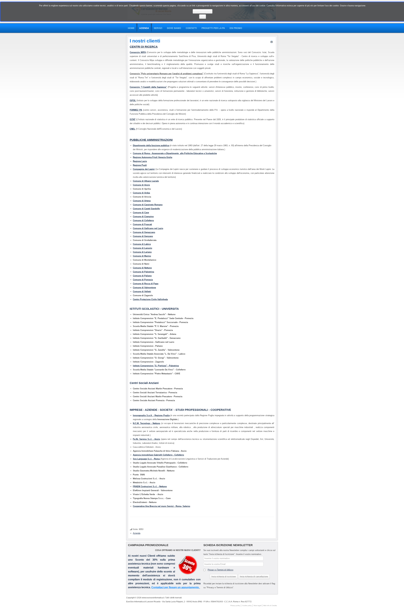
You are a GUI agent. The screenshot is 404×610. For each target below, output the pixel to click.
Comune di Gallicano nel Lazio (148, 228)
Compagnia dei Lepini (144, 169)
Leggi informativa (202, 11)
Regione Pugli (140, 165)
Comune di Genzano (143, 236)
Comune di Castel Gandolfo (146, 208)
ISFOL (133, 100)
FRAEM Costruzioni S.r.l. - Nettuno (150, 486)
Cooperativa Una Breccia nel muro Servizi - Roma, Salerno (161, 506)
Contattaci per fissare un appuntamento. (175, 587)
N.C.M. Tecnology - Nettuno (146, 423)
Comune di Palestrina (143, 272)
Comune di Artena (142, 201)
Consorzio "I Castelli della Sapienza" (148, 87)
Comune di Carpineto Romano (148, 204)
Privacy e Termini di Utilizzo (220, 570)
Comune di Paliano (142, 276)
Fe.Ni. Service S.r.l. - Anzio (146, 439)
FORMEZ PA (136, 110)
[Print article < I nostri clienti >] (271, 42)
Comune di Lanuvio (142, 248)
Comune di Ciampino (143, 216)
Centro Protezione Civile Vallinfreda (150, 299)
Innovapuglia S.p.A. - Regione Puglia (151, 415)
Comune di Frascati (142, 224)
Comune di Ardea (141, 193)
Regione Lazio (140, 161)
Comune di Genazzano (144, 232)
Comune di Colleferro (143, 220)
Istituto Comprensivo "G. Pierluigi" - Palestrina (156, 366)
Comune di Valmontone (144, 287)
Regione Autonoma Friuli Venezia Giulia (152, 157)
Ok (202, 16)
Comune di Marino (142, 256)
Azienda (136, 533)
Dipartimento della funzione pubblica (151, 145)
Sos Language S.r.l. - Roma (146, 459)
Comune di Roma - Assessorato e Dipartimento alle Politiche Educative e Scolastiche (175, 153)
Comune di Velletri (142, 291)
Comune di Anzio (141, 185)
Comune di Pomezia (143, 279)
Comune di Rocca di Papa (145, 283)
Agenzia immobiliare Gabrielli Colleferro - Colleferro (158, 455)
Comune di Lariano (142, 252)
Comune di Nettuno (142, 268)
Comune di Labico (142, 244)
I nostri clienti (145, 40)
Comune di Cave (141, 212)
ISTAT (132, 119)
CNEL (132, 129)
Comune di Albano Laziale (146, 181)
